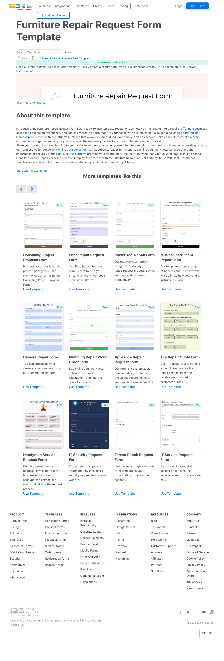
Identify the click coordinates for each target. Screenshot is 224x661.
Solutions (43, 6)
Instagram (211, 612)
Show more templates (30, 102)
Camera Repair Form (40, 357)
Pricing (123, 6)
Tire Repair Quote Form (180, 357)
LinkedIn (196, 612)
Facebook (180, 612)
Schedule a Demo (53, 15)
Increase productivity (30, 137)
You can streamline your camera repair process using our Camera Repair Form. (42, 368)
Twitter (188, 612)
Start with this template (32, 170)
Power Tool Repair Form (135, 255)
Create (97, 6)
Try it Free (197, 6)
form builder (191, 133)
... (37, 58)
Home (25, 58)
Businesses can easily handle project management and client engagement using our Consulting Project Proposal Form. (42, 275)
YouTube (203, 612)
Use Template (25, 71)
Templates (82, 6)
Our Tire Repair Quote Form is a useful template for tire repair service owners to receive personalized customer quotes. (180, 373)
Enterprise (141, 6)
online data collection (72, 149)
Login (178, 6)
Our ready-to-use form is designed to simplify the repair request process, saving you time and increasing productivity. (135, 270)
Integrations (62, 6)
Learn (110, 6)
